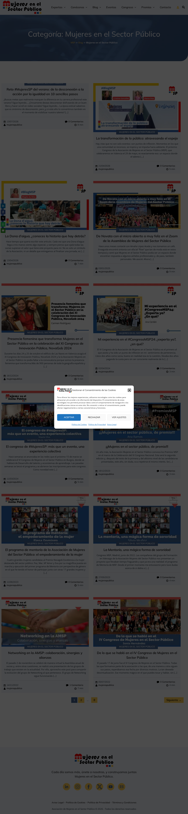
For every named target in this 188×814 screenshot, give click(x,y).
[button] (129, 390)
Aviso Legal (111, 424)
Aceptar (69, 417)
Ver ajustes (119, 417)
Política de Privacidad (97, 424)
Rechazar (94, 417)
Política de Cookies (79, 424)
